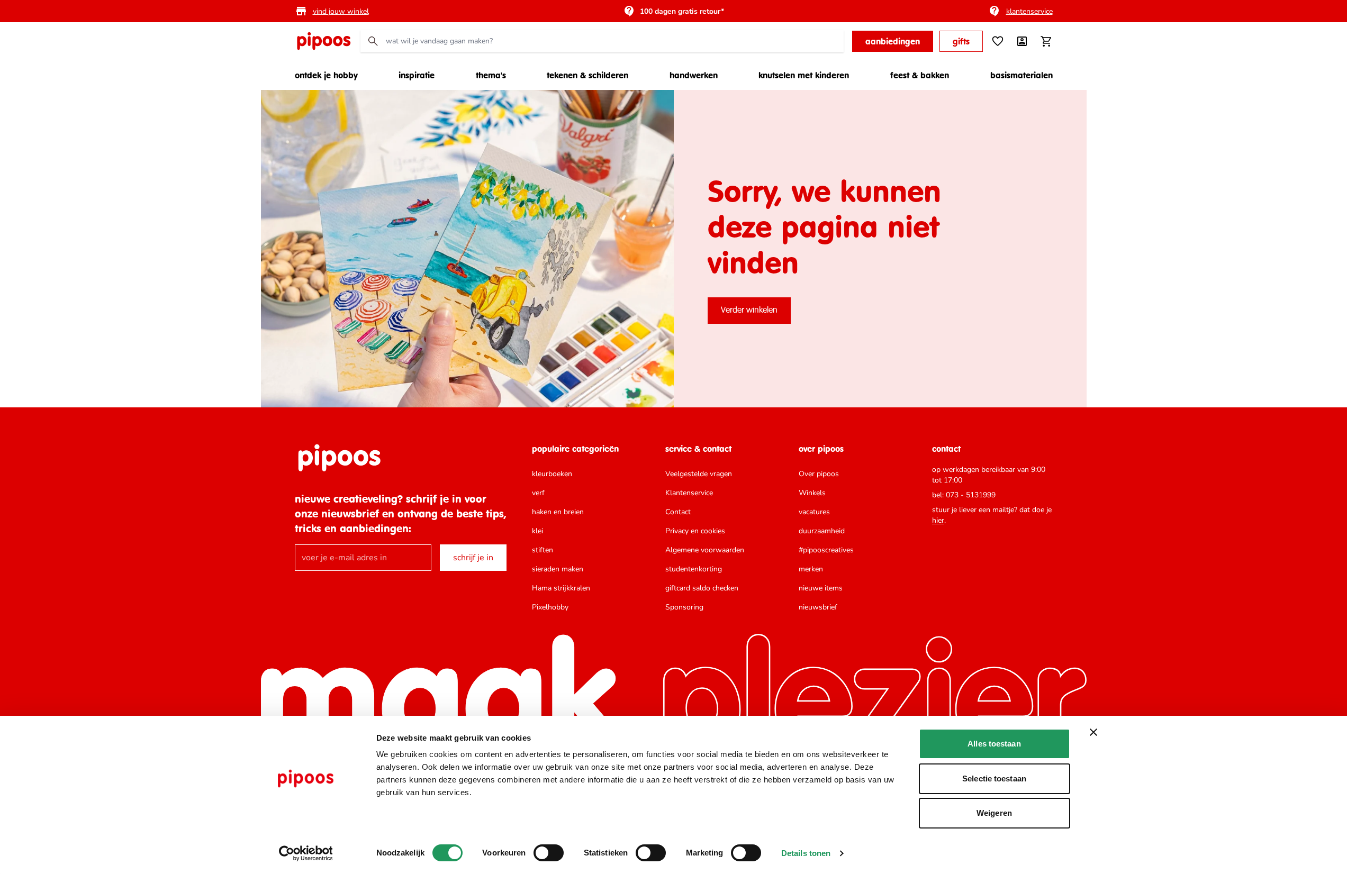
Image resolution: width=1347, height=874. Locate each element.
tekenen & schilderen (587, 75)
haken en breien (558, 512)
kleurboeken (552, 474)
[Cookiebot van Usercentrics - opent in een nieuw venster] (305, 853)
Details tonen (805, 853)
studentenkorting (693, 569)
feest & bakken (919, 75)
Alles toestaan (994, 743)
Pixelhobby (550, 607)
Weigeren (994, 812)
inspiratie (417, 75)
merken (811, 569)
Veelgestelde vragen (698, 474)
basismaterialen (1021, 75)
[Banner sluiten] (1093, 732)
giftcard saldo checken (701, 588)
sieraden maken (557, 569)
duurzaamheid (822, 531)
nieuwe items (821, 588)
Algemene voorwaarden (704, 550)
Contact (678, 512)
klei (537, 531)
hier (938, 520)
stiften (542, 550)
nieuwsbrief (818, 607)
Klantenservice (689, 493)
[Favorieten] (997, 41)
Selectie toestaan (994, 778)
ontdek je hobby (326, 75)
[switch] (549, 852)
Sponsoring (684, 607)
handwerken (694, 75)
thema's (491, 75)
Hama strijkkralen (561, 588)
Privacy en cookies (695, 531)
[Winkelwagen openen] (1046, 41)
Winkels (812, 493)
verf (538, 493)
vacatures (814, 512)
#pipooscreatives (826, 550)
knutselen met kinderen (803, 75)
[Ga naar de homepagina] (323, 41)
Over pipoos (819, 474)
